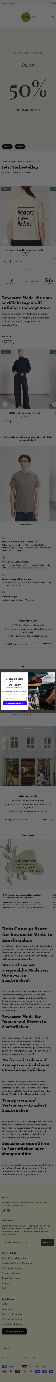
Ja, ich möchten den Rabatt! (14, 703)
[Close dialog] (53, 674)
